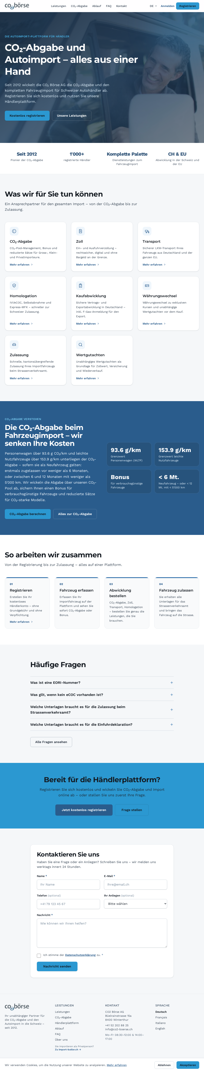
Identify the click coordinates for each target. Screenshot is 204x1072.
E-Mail (109, 876)
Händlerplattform (67, 1022)
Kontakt (121, 6)
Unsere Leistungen (71, 115)
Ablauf (96, 6)
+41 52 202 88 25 (116, 1025)
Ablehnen (164, 1065)
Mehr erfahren (19, 621)
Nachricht (45, 915)
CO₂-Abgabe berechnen (28, 514)
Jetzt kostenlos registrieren (84, 810)
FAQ (108, 6)
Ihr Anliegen (119, 895)
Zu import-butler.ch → (68, 1049)
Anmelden (168, 6)
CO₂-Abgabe (79, 6)
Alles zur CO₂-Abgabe (75, 514)
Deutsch (161, 1011)
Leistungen (58, 6)
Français (161, 1017)
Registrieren (187, 6)
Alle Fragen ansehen (51, 742)
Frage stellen (132, 810)
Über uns (61, 1039)
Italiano (160, 1022)
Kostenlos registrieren (27, 115)
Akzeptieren (188, 1065)
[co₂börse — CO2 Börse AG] (17, 6)
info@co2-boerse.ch (119, 1029)
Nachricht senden (57, 966)
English (160, 1028)
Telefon (49, 895)
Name (42, 876)
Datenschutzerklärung (80, 955)
